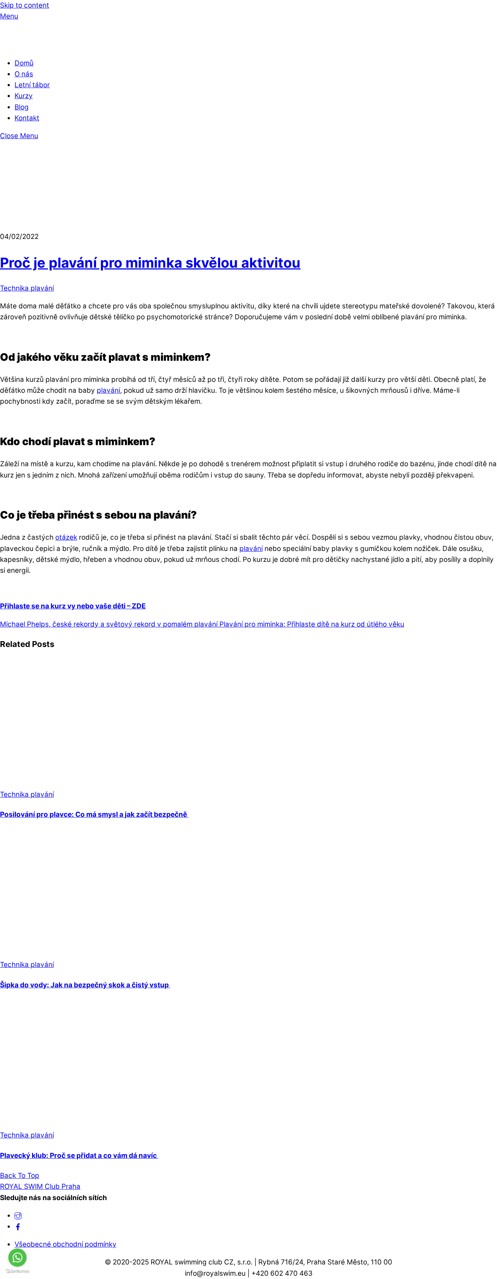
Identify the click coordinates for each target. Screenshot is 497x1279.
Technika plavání (27, 288)
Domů (24, 63)
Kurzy (24, 96)
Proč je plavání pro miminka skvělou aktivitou (150, 262)
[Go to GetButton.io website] (17, 1271)
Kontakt (27, 118)
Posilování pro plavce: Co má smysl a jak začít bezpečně (94, 814)
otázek (66, 537)
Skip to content (24, 5)
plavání (108, 390)
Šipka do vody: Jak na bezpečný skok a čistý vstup (85, 985)
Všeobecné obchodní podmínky (65, 1244)
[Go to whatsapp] (17, 1257)
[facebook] (18, 1226)
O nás (24, 74)
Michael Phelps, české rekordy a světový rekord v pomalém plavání (109, 624)
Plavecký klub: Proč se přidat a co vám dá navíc (79, 1155)
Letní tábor (32, 85)
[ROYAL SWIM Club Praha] (12, 45)
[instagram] (18, 1215)
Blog (22, 107)
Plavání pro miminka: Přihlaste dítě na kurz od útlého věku (311, 624)
